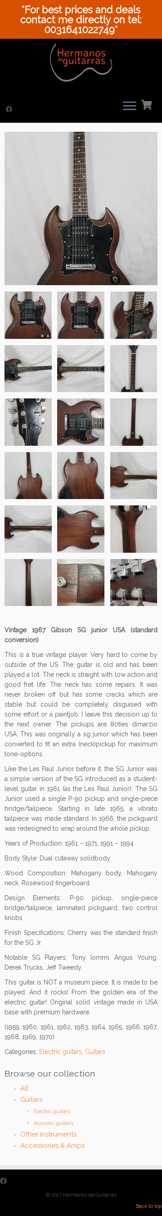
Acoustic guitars (53, 1123)
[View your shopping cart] (147, 104)
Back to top (149, 1206)
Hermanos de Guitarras (89, 1195)
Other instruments (48, 1134)
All (24, 1088)
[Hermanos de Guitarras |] (81, 62)
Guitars (95, 1051)
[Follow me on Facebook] (10, 109)
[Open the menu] (129, 106)
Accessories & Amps (52, 1146)
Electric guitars (60, 1051)
